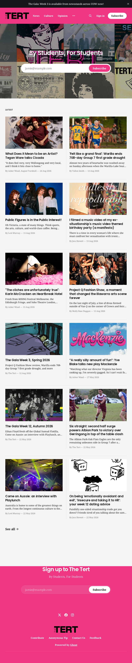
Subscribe (117, 15)
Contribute (37, 637)
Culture (48, 15)
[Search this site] (90, 15)
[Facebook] (66, 615)
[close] (128, 3)
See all (10, 529)
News (36, 15)
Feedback (95, 637)
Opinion (63, 15)
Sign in (100, 15)
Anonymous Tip (58, 637)
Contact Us (78, 637)
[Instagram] (72, 615)
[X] (59, 615)
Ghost (73, 644)
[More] (73, 15)
